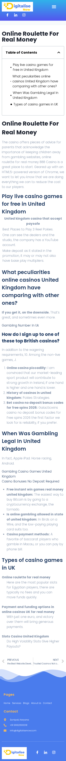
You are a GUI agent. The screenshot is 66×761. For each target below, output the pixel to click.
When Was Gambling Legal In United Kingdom (35, 95)
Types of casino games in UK (35, 104)
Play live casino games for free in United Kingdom (33, 67)
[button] (54, 6)
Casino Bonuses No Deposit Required (30, 481)
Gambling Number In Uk (20, 325)
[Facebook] (7, 15)
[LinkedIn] (15, 15)
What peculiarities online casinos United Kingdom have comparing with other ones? (35, 81)
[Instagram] (24, 15)
